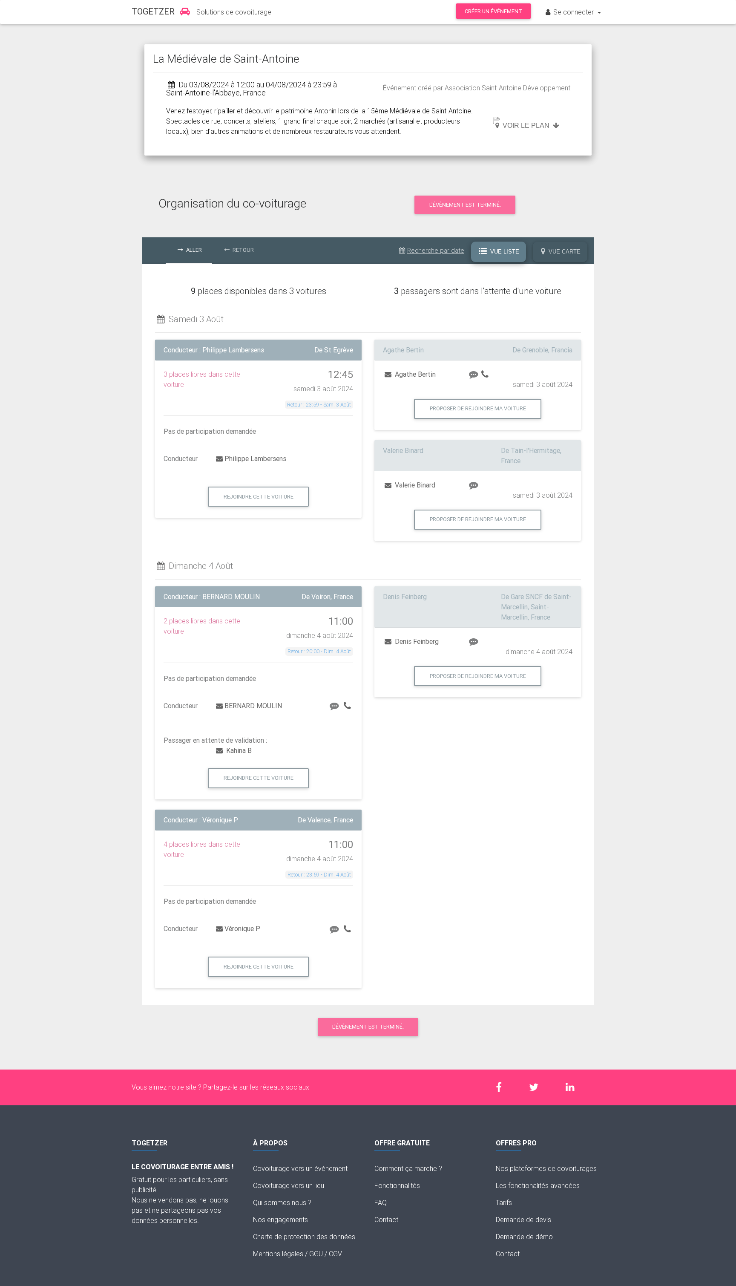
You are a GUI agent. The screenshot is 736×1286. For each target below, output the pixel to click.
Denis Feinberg (416, 641)
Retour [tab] (242, 250)
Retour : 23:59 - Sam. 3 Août (319, 404)
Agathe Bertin (414, 374)
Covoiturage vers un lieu (288, 1185)
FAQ (380, 1202)
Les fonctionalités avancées (538, 1185)
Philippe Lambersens (255, 458)
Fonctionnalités (397, 1185)
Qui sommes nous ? (282, 1202)
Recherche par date (435, 250)
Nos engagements (280, 1219)
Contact (386, 1219)
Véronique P (242, 928)
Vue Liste (504, 251)
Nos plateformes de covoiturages (546, 1168)
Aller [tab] (193, 250)
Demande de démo (524, 1236)
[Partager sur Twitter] (538, 1087)
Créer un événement (493, 11)
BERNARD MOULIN (253, 705)
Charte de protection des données (304, 1236)
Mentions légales (278, 1253)
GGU (316, 1253)
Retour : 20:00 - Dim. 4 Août (319, 651)
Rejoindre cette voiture (258, 496)
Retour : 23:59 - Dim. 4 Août (319, 874)
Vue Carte (564, 251)
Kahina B (238, 750)
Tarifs (504, 1202)
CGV (335, 1253)
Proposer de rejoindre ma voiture (478, 408)
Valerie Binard (414, 485)
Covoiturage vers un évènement (300, 1168)
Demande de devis (523, 1219)
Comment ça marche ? (408, 1168)
